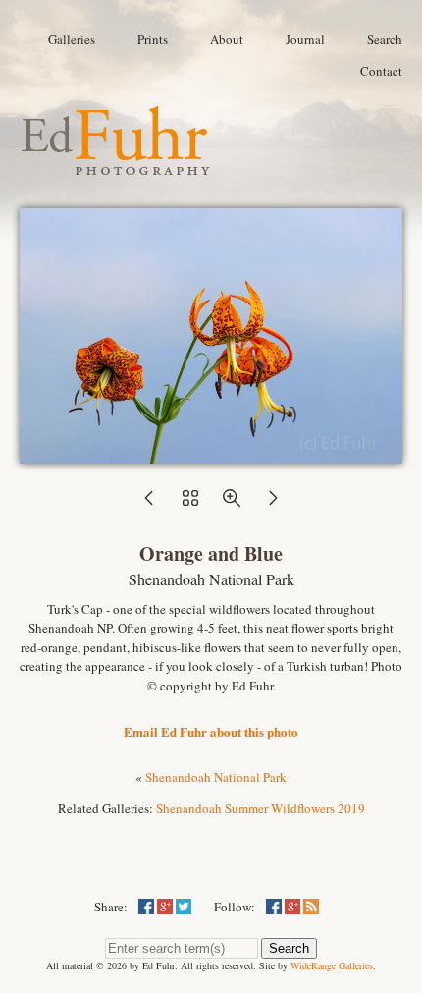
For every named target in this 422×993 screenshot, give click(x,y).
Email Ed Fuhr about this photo (211, 731)
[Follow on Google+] (292, 906)
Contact (381, 71)
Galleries (71, 39)
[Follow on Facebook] (274, 906)
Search (384, 39)
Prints (152, 39)
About (226, 39)
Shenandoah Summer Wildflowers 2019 (260, 808)
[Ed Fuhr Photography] (116, 167)
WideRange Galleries (331, 965)
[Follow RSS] (311, 906)
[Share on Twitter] (183, 906)
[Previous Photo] (149, 504)
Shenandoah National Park (216, 777)
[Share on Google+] (165, 906)
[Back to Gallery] (211, 454)
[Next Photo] (273, 504)
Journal (305, 39)
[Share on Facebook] (146, 906)
